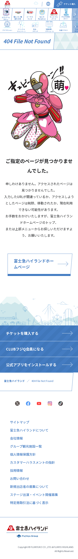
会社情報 (16, 438)
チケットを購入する (22, 333)
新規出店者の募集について (29, 486)
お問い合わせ (19, 478)
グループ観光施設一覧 (26, 446)
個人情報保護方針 (23, 454)
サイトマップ (19, 422)
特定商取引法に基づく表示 (29, 502)
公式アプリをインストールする (31, 364)
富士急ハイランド (14, 381)
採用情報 (16, 470)
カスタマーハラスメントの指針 (32, 462)
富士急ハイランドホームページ (34, 264)
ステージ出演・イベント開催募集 (34, 494)
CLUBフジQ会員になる (25, 349)
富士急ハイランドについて (29, 430)
